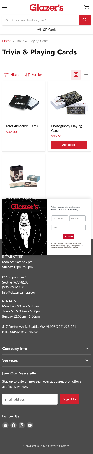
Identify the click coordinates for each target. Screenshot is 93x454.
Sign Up (69, 399)
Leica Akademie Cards (22, 126)
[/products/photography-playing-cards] (69, 103)
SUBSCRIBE (68, 237)
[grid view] (76, 75)
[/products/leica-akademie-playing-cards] (24, 103)
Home (6, 41)
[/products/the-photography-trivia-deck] (24, 175)
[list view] (86, 75)
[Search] (85, 20)
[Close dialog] (88, 201)
